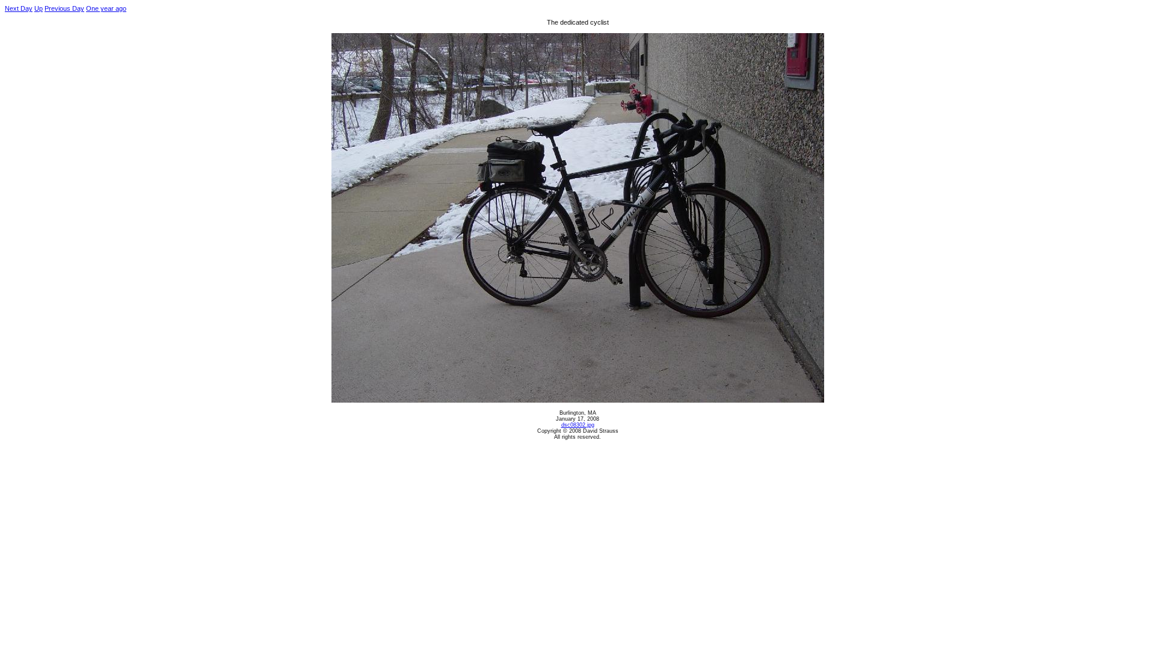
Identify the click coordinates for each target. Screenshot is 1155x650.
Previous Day (64, 8)
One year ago (106, 8)
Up (38, 8)
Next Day (18, 8)
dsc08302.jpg (577, 425)
